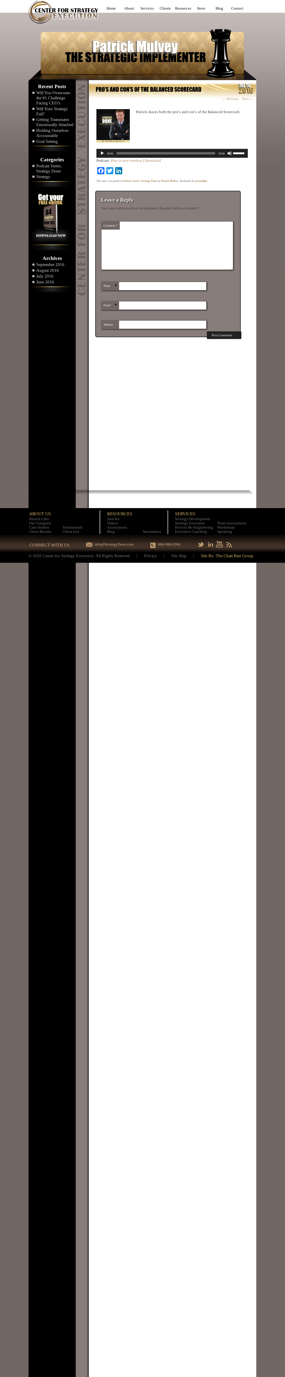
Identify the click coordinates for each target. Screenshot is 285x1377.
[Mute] (229, 153)
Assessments (117, 527)
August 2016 (47, 270)
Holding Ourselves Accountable (52, 133)
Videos (112, 523)
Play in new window (126, 160)
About (129, 8)
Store (201, 8)
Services (147, 8)
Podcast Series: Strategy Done (49, 168)
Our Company (40, 523)
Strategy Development (192, 519)
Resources (183, 8)
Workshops (226, 527)
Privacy (150, 555)
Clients (165, 8)
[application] (172, 153)
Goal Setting (47, 141)
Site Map (179, 555)
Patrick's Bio (39, 519)
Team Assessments (231, 523)
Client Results (40, 532)
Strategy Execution (190, 523)
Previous (230, 99)
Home (111, 8)
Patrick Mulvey (169, 181)
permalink (201, 181)
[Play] (102, 153)
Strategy (43, 176)
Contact (237, 8)
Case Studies (39, 527)
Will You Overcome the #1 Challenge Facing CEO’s (53, 97)
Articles (113, 519)
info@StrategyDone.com (114, 544)
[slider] (239, 153)
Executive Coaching (191, 532)
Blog (219, 8)
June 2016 (45, 282)
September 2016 (50, 264)
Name (110, 286)
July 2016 (44, 276)
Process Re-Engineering (194, 527)
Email (110, 305)
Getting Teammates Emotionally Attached (54, 122)
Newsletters (152, 532)
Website (108, 324)
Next (247, 99)
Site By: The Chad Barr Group (227, 555)
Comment (111, 225)
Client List (71, 532)
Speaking (224, 532)
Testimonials (73, 527)
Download (153, 160)
